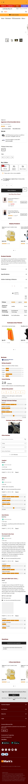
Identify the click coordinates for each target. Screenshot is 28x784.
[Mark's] (17, 6)
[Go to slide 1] (7, 40)
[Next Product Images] (25, 32)
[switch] (14, 293)
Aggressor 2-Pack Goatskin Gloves (10, 122)
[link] (6, 126)
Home (2, 18)
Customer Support (5, 704)
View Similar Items (16, 128)
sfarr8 (3, 580)
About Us (3, 713)
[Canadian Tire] (3, 6)
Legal (2, 718)
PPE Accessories (16, 18)
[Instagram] (9, 750)
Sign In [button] (14, 695)
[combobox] (14, 451)
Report (17, 472)
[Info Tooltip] (8, 180)
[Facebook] (3, 750)
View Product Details (6, 128)
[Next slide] (26, 2)
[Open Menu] (2, 12)
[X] (6, 750)
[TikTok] (16, 750)
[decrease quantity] (2, 185)
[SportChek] (10, 6)
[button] (13, 250)
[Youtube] (12, 750)
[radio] (3, 149)
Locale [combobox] (3, 447)
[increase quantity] (11, 185)
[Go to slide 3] (16, 40)
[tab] (5, 168)
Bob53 (3, 462)
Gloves (23, 18)
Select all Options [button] (12, 190)
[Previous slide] (1, 2)
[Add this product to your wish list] (25, 189)
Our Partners (4, 709)
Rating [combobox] (3, 443)
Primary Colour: (5, 146)
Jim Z (3, 479)
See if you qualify (9, 141)
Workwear (8, 18)
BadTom (4, 516)
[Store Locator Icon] (1, 9)
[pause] (3, 2)
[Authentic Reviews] (8, 360)
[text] (10, 243)
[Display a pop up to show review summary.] (17, 216)
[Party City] (24, 6)
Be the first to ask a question (14, 643)
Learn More (4, 739)
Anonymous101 (6, 535)
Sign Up (4, 730)
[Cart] (26, 12)
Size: (2, 154)
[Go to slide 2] (11, 40)
